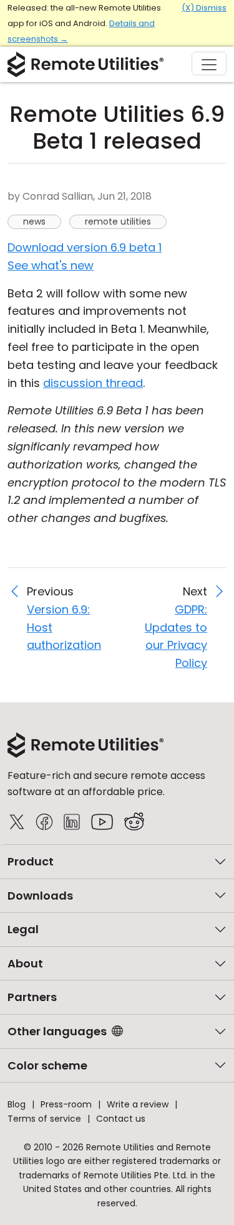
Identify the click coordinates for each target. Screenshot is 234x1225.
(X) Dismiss (204, 8)
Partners (32, 997)
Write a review (137, 1104)
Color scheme (47, 1065)
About (25, 963)
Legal (23, 929)
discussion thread (93, 383)
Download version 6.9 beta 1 (84, 247)
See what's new (50, 265)
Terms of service (44, 1118)
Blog (16, 1104)
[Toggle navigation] (209, 63)
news (34, 221)
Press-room (66, 1104)
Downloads (40, 895)
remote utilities (118, 221)
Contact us (120, 1118)
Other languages (57, 1031)
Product (30, 861)
